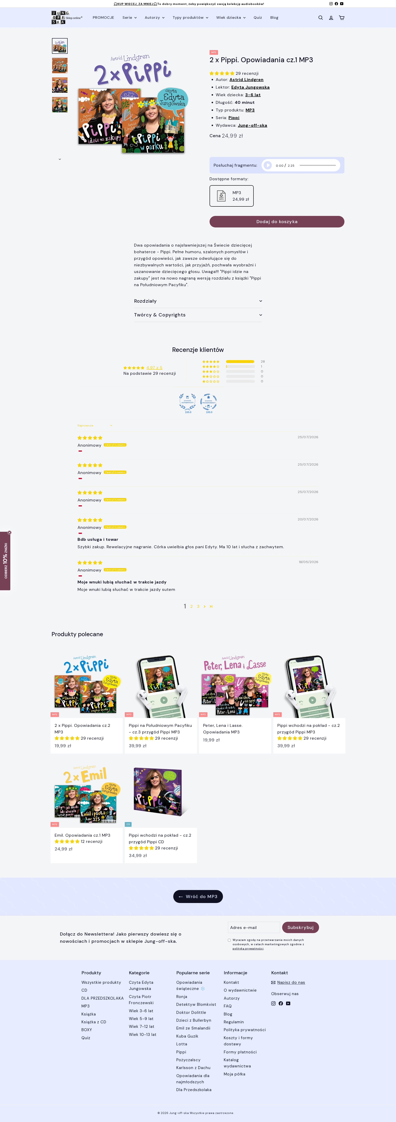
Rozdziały (145, 301)
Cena (215, 136)
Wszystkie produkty (101, 982)
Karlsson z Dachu (193, 1067)
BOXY (86, 1029)
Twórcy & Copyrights (160, 315)
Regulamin (234, 1022)
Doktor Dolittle (191, 1012)
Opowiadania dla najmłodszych (193, 1079)
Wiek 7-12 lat (141, 1026)
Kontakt (231, 982)
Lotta (181, 1044)
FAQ (228, 1006)
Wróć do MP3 (201, 896)
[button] (223, 73)
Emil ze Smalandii (193, 1028)
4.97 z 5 (154, 367)
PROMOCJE (103, 17)
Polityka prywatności (245, 1029)
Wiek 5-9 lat (141, 1018)
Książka (88, 1014)
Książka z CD (93, 1022)
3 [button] (198, 606)
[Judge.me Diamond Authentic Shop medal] (187, 402)
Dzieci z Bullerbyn (193, 1020)
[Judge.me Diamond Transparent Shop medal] (208, 402)
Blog (274, 17)
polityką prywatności (248, 948)
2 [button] (191, 606)
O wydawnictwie (240, 990)
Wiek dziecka (229, 17)
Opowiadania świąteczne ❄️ (190, 985)
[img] (90, 437)
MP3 (85, 1006)
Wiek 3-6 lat (141, 1010)
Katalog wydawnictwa (237, 1063)
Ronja (181, 996)
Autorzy (153, 17)
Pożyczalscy (188, 1059)
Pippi (181, 1052)
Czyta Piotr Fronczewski (141, 999)
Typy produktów (189, 17)
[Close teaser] (9, 533)
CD (84, 990)
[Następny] (60, 157)
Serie (128, 17)
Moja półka (234, 1074)
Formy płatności (240, 1052)
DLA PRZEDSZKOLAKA (102, 998)
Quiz (258, 17)
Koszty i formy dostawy (238, 1041)
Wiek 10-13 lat (143, 1034)
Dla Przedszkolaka (194, 1089)
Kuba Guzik (187, 1036)
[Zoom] (133, 100)
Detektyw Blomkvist (196, 1004)
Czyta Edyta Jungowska (141, 985)
